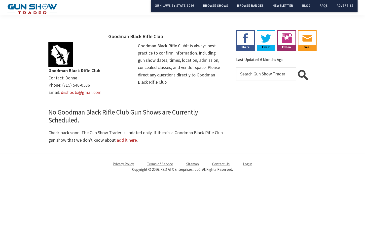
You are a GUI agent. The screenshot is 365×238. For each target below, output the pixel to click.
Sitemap (192, 164)
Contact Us (221, 164)
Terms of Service (160, 164)
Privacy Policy (123, 164)
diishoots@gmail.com (81, 92)
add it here (127, 140)
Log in (247, 164)
